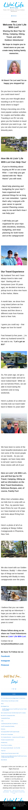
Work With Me (4, 759)
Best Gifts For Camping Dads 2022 (8, 715)
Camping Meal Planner (5, 718)
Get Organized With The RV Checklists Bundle (10, 731)
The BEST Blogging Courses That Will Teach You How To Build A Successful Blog (14, 709)
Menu (14, 15)
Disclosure (3, 729)
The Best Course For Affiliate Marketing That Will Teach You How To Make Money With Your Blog (14, 756)
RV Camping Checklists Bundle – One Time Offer (10, 747)
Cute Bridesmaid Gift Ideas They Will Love (9, 723)
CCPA (2, 720)
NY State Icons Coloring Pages (7, 734)
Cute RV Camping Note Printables (7, 726)
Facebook (5, 656)
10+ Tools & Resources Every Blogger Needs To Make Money (13, 698)
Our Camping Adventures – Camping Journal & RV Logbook (13, 737)
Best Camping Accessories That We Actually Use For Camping (13, 712)
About (2, 703)
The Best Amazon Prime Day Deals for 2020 (10, 753)
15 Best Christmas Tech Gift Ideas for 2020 (9, 700)
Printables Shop (4, 742)
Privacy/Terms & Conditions (6, 745)
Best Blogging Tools (5, 706)
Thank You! (3, 750)
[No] (26, 805)
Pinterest (5, 665)
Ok (14, 807)
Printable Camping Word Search (7, 739)
